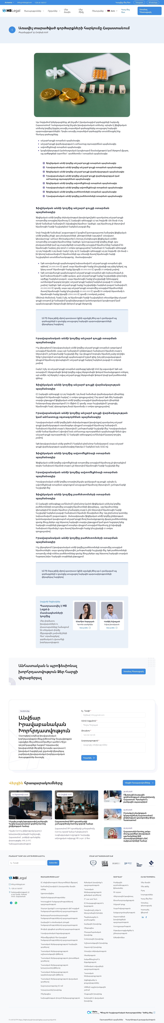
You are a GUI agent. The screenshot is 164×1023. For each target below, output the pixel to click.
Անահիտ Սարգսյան (85, 621)
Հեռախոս (86, 730)
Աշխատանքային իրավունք (96, 943)
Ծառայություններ (32, 11)
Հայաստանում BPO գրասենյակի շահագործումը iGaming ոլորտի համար (74, 822)
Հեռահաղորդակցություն (123, 900)
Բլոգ (143, 890)
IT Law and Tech (90, 899)
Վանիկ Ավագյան (112, 621)
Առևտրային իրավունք (93, 939)
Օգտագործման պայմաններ (111, 1019)
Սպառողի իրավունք (93, 947)
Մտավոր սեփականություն (95, 951)
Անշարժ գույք (119, 904)
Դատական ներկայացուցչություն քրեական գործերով (92, 892)
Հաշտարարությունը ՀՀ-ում (52, 986)
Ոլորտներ (52, 11)
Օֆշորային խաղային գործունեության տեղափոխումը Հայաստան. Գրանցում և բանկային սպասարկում (139, 798)
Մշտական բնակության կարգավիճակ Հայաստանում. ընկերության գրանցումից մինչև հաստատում (139, 816)
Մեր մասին (67, 10)
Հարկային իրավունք (92, 924)
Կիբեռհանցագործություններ (53, 897)
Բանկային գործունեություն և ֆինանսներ (120, 885)
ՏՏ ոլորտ (117, 892)
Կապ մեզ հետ (125, 10)
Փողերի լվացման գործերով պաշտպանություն (60, 929)
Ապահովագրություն (122, 908)
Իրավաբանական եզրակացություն (55, 933)
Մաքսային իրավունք (93, 994)
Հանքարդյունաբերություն (124, 912)
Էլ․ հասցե (86, 711)
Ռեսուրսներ (98, 11)
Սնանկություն (89, 955)
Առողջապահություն (122, 926)
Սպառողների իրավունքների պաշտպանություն (121, 919)
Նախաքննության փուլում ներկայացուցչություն (60, 998)
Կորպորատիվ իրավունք (51, 990)
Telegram (139, 2)
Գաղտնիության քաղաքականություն (140, 1019)
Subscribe (53, 863)
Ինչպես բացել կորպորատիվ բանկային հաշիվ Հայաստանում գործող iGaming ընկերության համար (28, 823)
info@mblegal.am (24, 2)
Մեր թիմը (145, 886)
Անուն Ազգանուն (89, 721)
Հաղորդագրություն (90, 740)
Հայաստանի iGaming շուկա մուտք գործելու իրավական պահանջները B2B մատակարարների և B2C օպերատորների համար (136, 836)
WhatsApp (153, 2)
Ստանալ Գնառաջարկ (145, 10)
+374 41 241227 (40, 2)
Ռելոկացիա (46, 994)
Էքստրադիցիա (47, 893)
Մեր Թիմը (81, 10)
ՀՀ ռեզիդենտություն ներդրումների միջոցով (59, 882)
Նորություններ (147, 894)
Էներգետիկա (119, 937)
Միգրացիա (89, 928)
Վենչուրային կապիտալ (123, 896)
